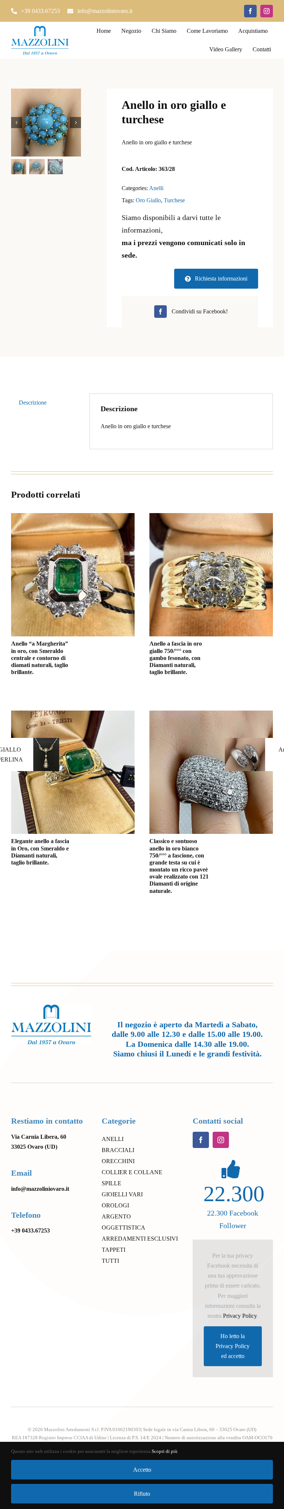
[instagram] (266, 11)
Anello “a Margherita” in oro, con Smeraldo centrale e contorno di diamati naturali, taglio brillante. (39, 657)
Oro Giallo (148, 200)
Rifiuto (142, 1494)
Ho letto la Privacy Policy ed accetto (233, 1346)
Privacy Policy (240, 1316)
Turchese (174, 200)
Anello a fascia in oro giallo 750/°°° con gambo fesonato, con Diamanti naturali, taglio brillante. (175, 657)
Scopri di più (165, 1451)
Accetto (142, 1470)
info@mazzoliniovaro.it (40, 1189)
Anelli (156, 188)
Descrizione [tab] (33, 402)
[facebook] (250, 11)
